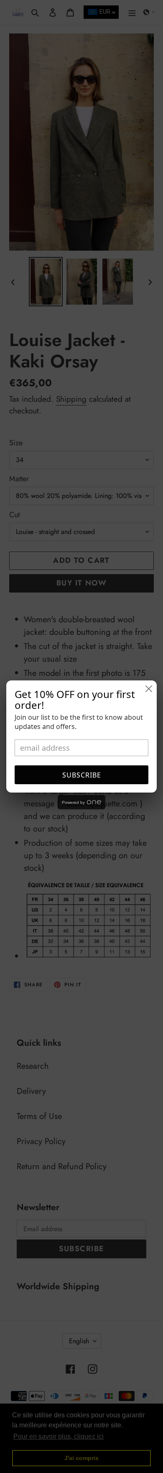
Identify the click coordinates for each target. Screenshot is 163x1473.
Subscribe (81, 775)
